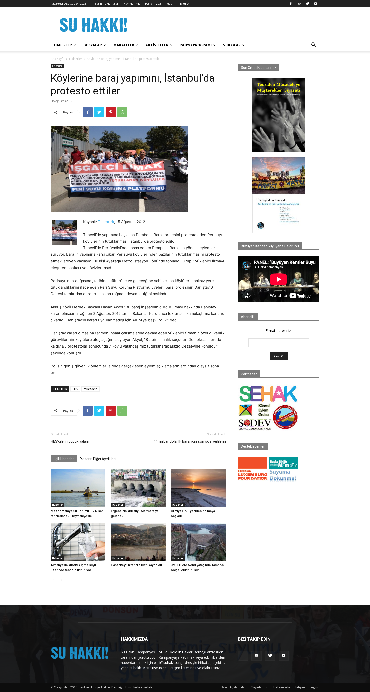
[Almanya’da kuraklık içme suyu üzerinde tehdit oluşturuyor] (78, 542)
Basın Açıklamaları (107, 3)
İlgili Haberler (64, 459)
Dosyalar (92, 44)
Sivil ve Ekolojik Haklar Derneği (181, 652)
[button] (313, 45)
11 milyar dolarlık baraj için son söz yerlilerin (190, 441)
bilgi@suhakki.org (168, 662)
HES (75, 389)
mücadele (90, 389)
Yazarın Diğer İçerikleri (98, 459)
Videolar (232, 44)
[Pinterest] (111, 112)
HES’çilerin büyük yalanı (70, 441)
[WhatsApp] (122, 112)
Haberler (63, 44)
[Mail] (299, 3)
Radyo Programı (196, 44)
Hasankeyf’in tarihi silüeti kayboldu (136, 565)
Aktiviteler (156, 44)
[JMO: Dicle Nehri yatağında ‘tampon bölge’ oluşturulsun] (198, 542)
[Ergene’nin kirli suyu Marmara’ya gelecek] (138, 488)
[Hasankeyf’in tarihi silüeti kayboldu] (138, 542)
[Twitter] (307, 3)
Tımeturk (106, 221)
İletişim (170, 3)
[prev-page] (54, 580)
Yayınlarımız (132, 3)
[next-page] (62, 580)
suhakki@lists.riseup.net (149, 667)
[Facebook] (290, 3)
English (185, 3)
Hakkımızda (153, 3)
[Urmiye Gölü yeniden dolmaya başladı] (198, 488)
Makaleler (123, 44)
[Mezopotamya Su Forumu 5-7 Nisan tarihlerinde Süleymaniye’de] (78, 488)
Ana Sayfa (57, 59)
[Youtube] (315, 3)
